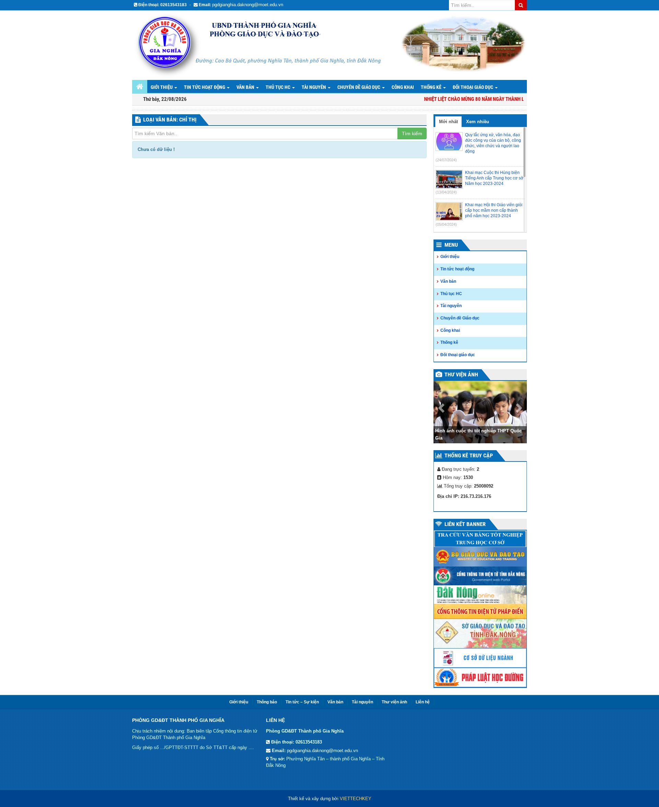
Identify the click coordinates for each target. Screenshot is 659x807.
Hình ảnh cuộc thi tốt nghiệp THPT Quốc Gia (478, 434)
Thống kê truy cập (468, 455)
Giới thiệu (162, 87)
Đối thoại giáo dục (473, 87)
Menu (451, 245)
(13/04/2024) (446, 192)
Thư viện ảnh (461, 374)
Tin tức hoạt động (205, 87)
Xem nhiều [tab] (477, 121)
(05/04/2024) (446, 224)
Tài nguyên (314, 87)
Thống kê (431, 87)
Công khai (403, 87)
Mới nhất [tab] (448, 121)
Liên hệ (423, 702)
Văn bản (245, 87)
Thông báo (267, 702)
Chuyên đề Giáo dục (359, 87)
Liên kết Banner (465, 524)
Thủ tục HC (278, 87)
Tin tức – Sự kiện (302, 702)
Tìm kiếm (412, 133)
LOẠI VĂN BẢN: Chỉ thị (169, 119)
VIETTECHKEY (355, 798)
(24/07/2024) (446, 160)
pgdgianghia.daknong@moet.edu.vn (247, 4)
